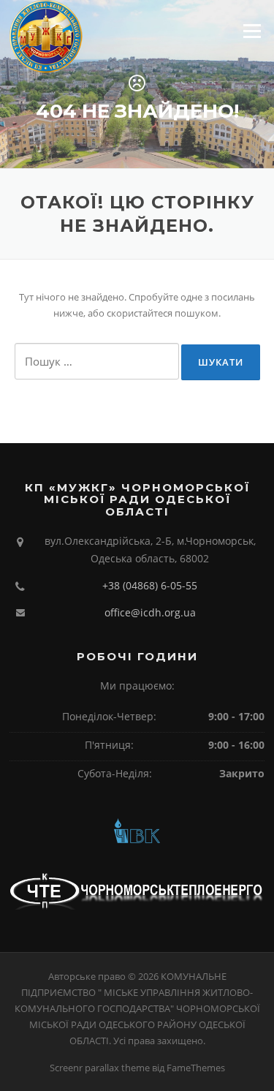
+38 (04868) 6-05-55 (149, 585)
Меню (252, 30)
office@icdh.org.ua (150, 612)
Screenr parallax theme (100, 1067)
